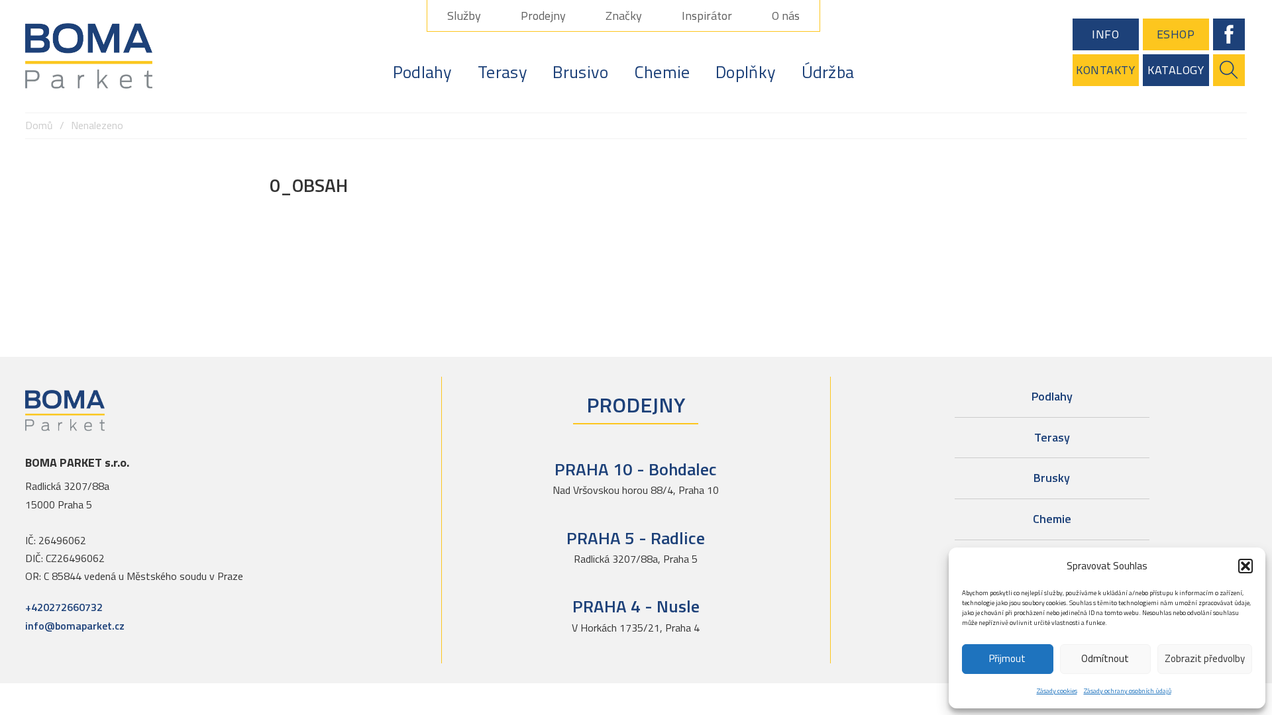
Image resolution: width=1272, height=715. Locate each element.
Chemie (662, 72)
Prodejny (543, 15)
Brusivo (580, 72)
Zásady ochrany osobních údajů (1127, 691)
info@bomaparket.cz (75, 626)
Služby (464, 15)
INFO (1105, 34)
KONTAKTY (1105, 70)
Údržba (828, 72)
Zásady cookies (1057, 691)
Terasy (502, 72)
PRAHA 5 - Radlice (635, 538)
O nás (786, 15)
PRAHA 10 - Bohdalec (636, 469)
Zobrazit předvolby (1205, 658)
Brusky (1052, 478)
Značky (624, 15)
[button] (1245, 566)
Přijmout (1007, 658)
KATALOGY (1175, 70)
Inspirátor (707, 15)
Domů (39, 125)
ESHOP (1176, 34)
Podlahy (422, 72)
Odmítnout (1105, 658)
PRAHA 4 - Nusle (636, 606)
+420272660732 (64, 607)
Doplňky (746, 72)
